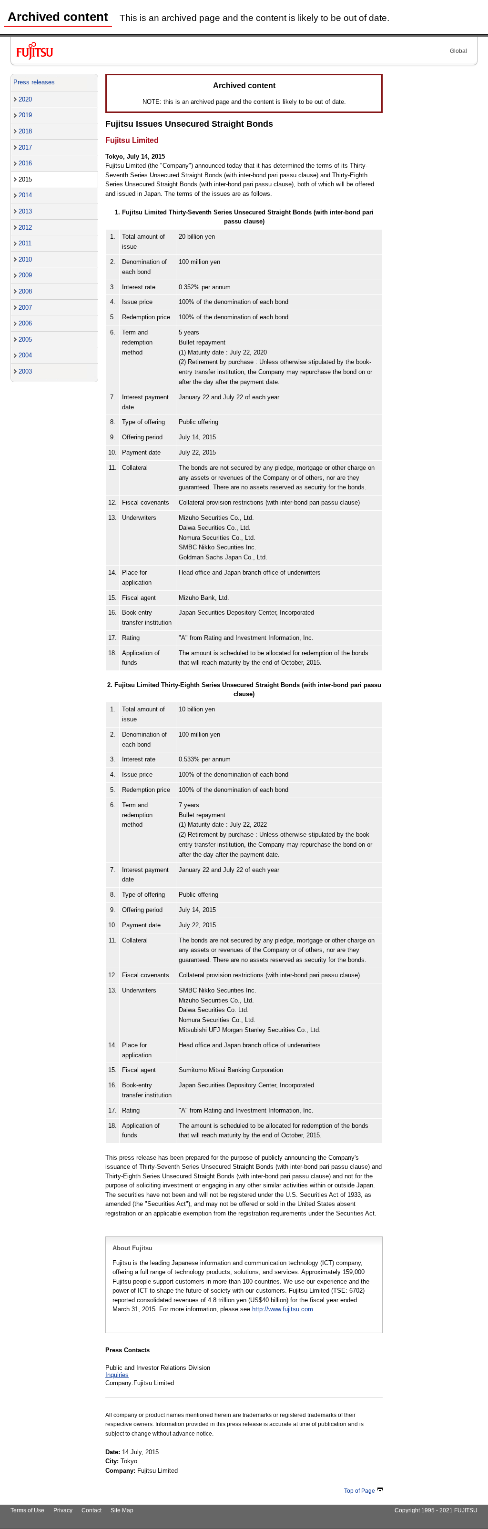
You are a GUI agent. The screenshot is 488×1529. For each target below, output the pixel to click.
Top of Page (359, 1491)
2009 (25, 275)
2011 (25, 243)
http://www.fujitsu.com (282, 1309)
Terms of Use (27, 1510)
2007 (25, 307)
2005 (25, 339)
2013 (25, 211)
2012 (25, 227)
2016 (25, 163)
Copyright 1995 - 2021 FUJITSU (436, 1510)
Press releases (34, 82)
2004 (25, 355)
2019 (25, 115)
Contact (91, 1510)
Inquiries (117, 1374)
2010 (25, 259)
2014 (25, 195)
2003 (25, 371)
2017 (25, 147)
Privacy (62, 1510)
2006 (25, 323)
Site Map (122, 1510)
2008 (25, 291)
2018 (25, 131)
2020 (25, 99)
